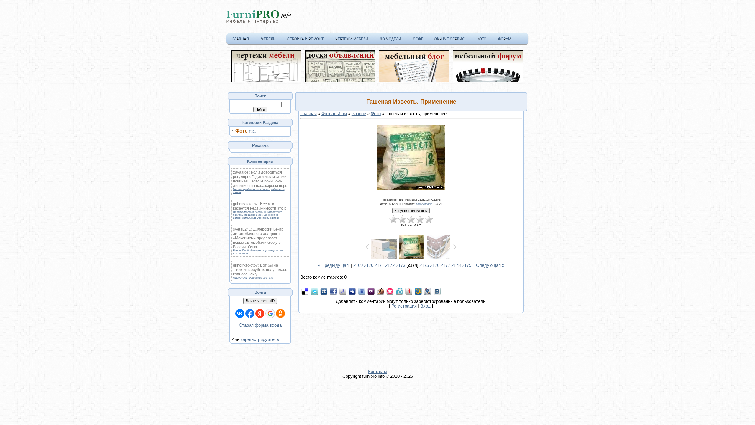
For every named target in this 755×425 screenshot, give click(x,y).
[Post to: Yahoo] (371, 291)
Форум (504, 39)
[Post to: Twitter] (314, 291)
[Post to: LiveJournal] (427, 291)
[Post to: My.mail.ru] (418, 291)
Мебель (268, 39)
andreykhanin (424, 203)
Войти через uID (260, 301)
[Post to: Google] (342, 291)
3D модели (390, 39)
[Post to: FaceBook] (333, 291)
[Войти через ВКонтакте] (239, 313)
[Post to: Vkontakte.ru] (437, 291)
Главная (240, 39)
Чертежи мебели (351, 39)
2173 (400, 265)
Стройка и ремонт (305, 39)
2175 (424, 265)
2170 (368, 265)
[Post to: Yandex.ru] (408, 291)
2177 (445, 265)
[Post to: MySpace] (352, 291)
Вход (425, 306)
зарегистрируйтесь (260, 339)
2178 (456, 265)
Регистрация (404, 306)
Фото (481, 39)
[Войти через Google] (270, 313)
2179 (466, 265)
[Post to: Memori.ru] (390, 291)
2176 (434, 265)
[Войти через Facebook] (249, 313)
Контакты (377, 371)
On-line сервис (449, 39)
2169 (358, 265)
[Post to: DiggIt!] (324, 291)
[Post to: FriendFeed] (361, 291)
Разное (359, 113)
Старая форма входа (260, 325)
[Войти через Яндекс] (259, 313)
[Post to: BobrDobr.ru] (380, 291)
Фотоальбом (334, 113)
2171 (379, 265)
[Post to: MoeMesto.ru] (399, 291)
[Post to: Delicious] (305, 291)
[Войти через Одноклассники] (280, 313)
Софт (418, 39)
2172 (390, 265)
